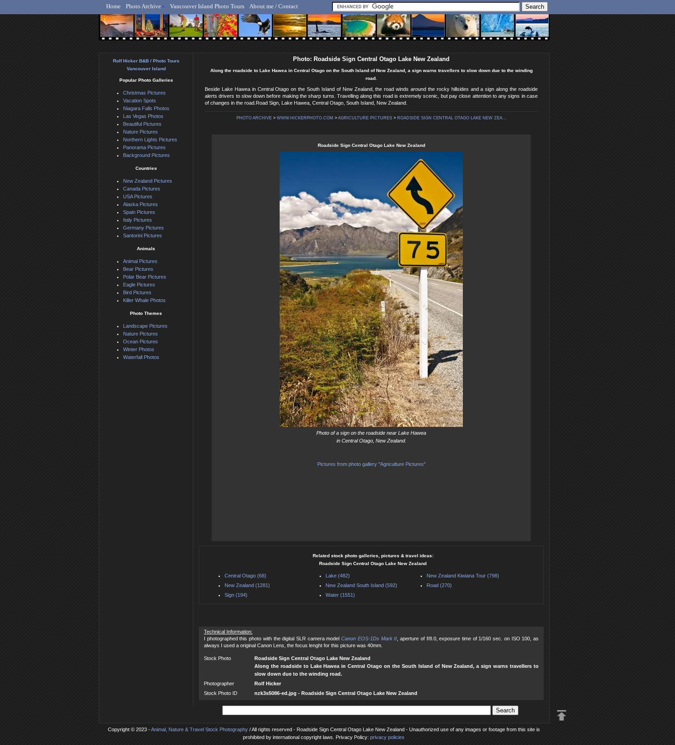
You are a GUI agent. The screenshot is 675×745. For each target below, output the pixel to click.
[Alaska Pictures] (489, 31)
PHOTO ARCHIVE (254, 118)
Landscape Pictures (145, 326)
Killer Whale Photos (144, 300)
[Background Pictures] (285, 31)
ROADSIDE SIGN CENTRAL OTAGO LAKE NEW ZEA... (451, 118)
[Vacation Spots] (353, 31)
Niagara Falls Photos (146, 108)
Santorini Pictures (142, 235)
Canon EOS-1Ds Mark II (369, 638)
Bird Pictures (137, 292)
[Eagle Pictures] (251, 31)
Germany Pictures (143, 227)
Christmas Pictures (144, 92)
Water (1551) (340, 595)
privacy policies (387, 737)
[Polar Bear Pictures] (455, 31)
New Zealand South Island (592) (361, 585)
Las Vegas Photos (143, 116)
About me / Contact (273, 6)
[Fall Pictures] (217, 31)
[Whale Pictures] (319, 31)
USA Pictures (137, 196)
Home (113, 6)
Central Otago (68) (245, 575)
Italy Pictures (137, 220)
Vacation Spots (139, 100)
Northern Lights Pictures (150, 139)
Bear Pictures (138, 269)
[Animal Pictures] (387, 31)
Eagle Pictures (139, 284)
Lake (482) (338, 575)
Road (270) (439, 585)
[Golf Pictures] (183, 31)
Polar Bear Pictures (144, 277)
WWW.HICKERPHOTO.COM (305, 118)
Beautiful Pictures (142, 124)
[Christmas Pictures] (149, 31)
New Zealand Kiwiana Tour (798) (463, 575)
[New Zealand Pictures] (421, 31)
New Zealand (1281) (247, 585)
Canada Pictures (141, 188)
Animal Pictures (140, 261)
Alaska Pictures (140, 204)
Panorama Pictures (144, 147)
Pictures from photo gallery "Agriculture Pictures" (371, 464)
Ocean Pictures (140, 341)
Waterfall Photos (141, 357)
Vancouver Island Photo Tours (207, 6)
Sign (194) (236, 595)
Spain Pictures (139, 212)
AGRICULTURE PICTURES (365, 118)
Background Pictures (146, 155)
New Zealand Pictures (147, 181)
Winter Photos (138, 349)
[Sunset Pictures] (115, 31)
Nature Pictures (140, 131)
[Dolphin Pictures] (523, 31)
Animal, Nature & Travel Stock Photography (199, 729)
